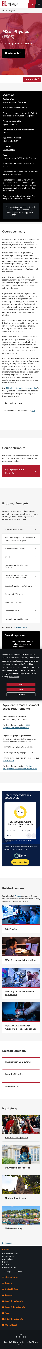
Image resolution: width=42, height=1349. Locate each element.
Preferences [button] (14, 677)
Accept (21, 684)
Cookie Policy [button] (23, 670)
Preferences (21, 694)
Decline (21, 689)
